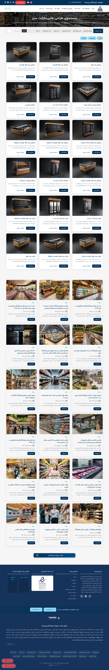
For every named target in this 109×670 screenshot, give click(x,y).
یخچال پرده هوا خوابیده (27, 64)
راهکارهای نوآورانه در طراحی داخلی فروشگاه (88, 529)
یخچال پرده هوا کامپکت (60, 64)
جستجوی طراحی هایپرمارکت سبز (54, 18)
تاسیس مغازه (13, 652)
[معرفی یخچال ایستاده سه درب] (54, 92)
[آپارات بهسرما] (13, 2)
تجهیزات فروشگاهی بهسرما (93, 2)
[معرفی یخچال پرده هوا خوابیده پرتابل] (87, 168)
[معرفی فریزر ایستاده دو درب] (87, 206)
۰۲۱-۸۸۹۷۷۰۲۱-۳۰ (76, 2)
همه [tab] (100, 38)
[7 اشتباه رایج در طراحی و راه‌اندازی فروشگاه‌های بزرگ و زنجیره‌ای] (21, 335)
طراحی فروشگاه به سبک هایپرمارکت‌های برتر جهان (87, 351)
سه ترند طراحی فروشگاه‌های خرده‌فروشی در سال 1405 (88, 307)
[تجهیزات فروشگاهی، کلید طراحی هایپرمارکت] (21, 513)
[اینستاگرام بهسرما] (5, 3)
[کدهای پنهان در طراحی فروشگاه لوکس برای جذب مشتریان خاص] (87, 379)
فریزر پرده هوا (30, 256)
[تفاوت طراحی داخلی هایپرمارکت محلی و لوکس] (54, 469)
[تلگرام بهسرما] (8, 3)
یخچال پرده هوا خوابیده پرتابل (91, 180)
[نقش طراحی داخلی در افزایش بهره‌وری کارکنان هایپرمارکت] (54, 513)
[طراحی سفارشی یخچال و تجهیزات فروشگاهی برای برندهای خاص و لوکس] (87, 424)
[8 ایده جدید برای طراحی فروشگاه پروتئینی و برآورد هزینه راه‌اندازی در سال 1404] (21, 290)
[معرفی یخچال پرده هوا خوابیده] (21, 52)
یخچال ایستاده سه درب (60, 104)
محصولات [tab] (92, 38)
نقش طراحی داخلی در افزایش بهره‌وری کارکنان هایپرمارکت (56, 530)
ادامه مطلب (97, 319)
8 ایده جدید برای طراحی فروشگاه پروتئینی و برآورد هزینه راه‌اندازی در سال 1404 (21, 307)
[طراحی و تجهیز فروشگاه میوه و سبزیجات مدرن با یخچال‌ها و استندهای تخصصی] (54, 290)
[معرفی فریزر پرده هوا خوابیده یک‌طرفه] (21, 206)
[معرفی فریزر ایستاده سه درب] (54, 206)
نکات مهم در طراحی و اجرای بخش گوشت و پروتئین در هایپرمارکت (88, 485)
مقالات (74, 583)
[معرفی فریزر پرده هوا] (21, 244)
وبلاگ (58, 8)
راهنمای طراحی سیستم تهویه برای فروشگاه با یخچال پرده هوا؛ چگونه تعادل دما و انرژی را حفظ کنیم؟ (55, 353)
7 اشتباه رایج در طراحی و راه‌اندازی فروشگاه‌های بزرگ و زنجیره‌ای (25, 351)
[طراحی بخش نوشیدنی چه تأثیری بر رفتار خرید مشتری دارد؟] (54, 424)
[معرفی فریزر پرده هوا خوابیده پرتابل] (87, 244)
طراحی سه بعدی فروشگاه (84, 652)
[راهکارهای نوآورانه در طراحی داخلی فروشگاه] (87, 513)
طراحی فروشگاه (95, 652)
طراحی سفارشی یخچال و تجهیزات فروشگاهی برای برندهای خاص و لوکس (89, 441)
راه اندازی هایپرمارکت (31, 652)
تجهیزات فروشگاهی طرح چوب (70, 652)
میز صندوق (56, 31)
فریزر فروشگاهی (77, 31)
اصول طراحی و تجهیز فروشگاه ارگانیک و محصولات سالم (23, 396)
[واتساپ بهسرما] (10, 3)
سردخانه (38, 31)
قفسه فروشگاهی (66, 31)
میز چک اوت (21, 652)
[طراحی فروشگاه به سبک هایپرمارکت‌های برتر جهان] (87, 335)
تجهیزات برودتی (16, 656)
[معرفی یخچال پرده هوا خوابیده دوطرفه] (21, 130)
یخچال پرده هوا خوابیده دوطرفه (24, 142)
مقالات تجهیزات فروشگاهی (55, 555)
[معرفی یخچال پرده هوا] (87, 52)
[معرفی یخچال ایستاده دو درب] (54, 168)
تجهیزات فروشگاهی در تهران (29, 656)
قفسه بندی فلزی (92, 656)
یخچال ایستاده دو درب (60, 180)
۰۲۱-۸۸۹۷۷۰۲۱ (35, 610)
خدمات (78, 8)
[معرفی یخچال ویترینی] (21, 92)
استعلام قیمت (20, 2)
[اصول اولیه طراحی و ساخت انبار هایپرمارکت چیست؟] (54, 379)
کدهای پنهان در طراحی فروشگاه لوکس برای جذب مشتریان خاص (88, 396)
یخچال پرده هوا (96, 64)
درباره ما (50, 8)
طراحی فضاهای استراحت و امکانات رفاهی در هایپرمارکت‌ (21, 485)
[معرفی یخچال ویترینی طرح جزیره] (87, 92)
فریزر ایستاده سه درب (60, 218)
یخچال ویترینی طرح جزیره (92, 104)
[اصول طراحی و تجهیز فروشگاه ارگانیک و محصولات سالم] (21, 379)
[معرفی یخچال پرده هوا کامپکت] (54, 52)
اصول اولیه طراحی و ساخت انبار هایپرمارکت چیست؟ (54, 396)
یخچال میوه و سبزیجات (27, 180)
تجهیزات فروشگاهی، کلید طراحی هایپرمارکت (25, 530)
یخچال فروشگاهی (88, 31)
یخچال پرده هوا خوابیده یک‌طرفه (57, 142)
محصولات (87, 8)
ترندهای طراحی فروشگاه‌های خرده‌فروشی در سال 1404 (22, 441)
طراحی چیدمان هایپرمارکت (54, 656)
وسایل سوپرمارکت (82, 656)
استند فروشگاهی (47, 31)
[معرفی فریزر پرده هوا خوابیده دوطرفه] (54, 244)
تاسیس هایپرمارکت (57, 652)
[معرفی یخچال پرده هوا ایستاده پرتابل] (87, 130)
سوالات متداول (72, 592)
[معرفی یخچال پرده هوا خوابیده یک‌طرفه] (54, 130)
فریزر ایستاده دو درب (94, 218)
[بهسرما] (28, 2)
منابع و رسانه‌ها (68, 8)
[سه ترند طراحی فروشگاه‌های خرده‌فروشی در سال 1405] (87, 290)
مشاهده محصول (86, 77)
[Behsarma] (31, 2)
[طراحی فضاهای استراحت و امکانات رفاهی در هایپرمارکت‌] (21, 469)
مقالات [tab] (83, 38)
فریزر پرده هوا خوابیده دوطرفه (58, 256)
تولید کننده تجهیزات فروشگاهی (69, 656)
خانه (93, 8)
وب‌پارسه (51, 665)
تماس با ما (73, 595)
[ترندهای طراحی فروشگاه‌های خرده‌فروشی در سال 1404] (21, 424)
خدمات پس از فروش (70, 589)
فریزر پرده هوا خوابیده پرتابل (91, 256)
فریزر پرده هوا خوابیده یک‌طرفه (24, 218)
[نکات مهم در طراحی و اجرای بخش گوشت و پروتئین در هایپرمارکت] (87, 469)
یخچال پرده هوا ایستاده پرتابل (91, 142)
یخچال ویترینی (30, 104)
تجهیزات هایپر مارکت (41, 656)
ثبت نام (42, 8)
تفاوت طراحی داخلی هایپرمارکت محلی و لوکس (56, 485)
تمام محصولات (98, 31)
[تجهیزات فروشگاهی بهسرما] (100, 9)
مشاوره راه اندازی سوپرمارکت (44, 652)
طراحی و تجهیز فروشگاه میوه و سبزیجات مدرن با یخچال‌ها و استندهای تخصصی (55, 307)
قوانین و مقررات (72, 599)
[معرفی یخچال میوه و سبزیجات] (21, 168)
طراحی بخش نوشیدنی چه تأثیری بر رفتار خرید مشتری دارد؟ (56, 441)
